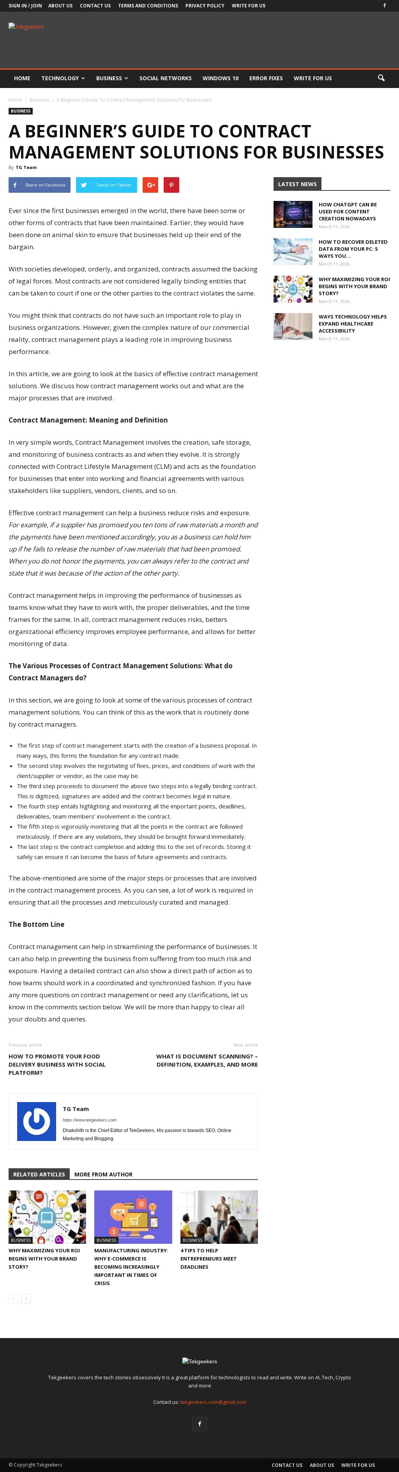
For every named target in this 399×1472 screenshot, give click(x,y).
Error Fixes (266, 78)
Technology (60, 78)
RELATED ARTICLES (39, 1174)
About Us (60, 5)
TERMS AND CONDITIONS (148, 5)
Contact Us (95, 5)
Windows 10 (220, 78)
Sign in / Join (25, 5)
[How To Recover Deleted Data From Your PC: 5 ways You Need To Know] (293, 251)
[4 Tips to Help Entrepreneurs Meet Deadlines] (219, 1217)
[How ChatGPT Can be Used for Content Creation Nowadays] (293, 214)
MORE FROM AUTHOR (103, 1174)
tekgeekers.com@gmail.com (213, 1401)
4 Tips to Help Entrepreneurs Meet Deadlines (208, 1258)
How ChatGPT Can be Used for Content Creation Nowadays (348, 211)
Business (109, 78)
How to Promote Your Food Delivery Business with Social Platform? (57, 1064)
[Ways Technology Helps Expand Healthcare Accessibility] (293, 326)
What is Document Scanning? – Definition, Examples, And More (207, 1060)
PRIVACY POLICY (204, 5)
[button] (381, 78)
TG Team (26, 167)
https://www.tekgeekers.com (90, 1120)
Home (22, 78)
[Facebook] (384, 6)
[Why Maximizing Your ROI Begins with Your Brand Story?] (47, 1217)
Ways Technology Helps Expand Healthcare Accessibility (353, 323)
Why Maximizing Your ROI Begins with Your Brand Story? (44, 1258)
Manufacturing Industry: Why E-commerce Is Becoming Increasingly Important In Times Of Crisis (131, 1267)
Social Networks (165, 78)
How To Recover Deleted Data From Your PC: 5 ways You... (353, 248)
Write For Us (248, 5)
